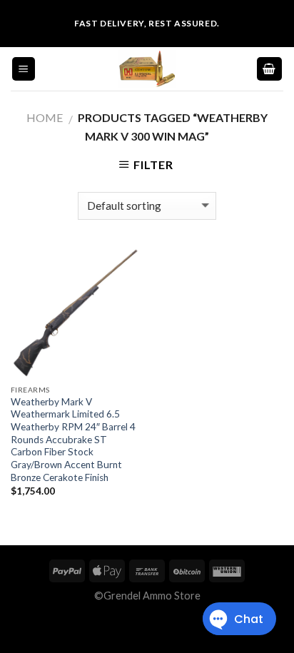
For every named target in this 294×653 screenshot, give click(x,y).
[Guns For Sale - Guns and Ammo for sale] (147, 69)
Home (44, 117)
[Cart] (270, 69)
